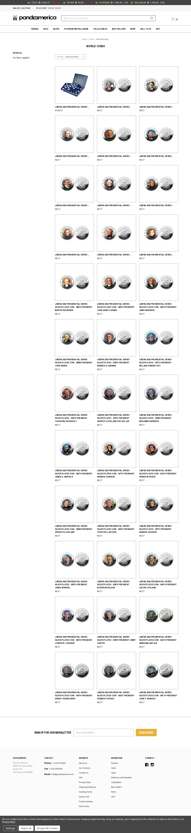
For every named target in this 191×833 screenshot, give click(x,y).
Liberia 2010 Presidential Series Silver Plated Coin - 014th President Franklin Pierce (158, 473)
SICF (158, 29)
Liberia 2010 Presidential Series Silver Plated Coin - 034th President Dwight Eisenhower (73, 695)
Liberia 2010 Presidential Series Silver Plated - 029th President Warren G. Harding (113, 362)
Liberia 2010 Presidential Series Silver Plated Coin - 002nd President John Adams (73, 362)
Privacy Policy (85, 782)
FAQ (81, 777)
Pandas (34, 29)
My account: (41, 8)
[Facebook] (146, 764)
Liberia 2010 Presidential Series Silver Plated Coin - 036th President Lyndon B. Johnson (73, 640)
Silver (56, 29)
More (132, 29)
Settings (10, 828)
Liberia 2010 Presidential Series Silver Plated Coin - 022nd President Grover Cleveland (73, 529)
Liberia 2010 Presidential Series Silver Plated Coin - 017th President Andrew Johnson (115, 473)
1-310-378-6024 (56, 768)
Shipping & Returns (87, 787)
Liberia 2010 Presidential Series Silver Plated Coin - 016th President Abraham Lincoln (158, 640)
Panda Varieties (86, 801)
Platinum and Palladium (76, 29)
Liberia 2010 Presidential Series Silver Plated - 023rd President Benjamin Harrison (155, 418)
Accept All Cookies (47, 828)
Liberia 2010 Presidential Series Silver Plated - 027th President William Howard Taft (155, 362)
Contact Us (83, 772)
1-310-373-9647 (25, 8)
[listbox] (75, 56)
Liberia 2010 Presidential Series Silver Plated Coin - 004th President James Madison (158, 307)
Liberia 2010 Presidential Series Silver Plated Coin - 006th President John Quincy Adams (115, 307)
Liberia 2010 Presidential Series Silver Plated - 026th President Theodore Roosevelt (71, 418)
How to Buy (84, 806)
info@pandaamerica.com (62, 774)
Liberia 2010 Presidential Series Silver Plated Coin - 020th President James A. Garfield (73, 473)
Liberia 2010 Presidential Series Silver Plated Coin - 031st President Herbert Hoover (115, 695)
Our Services (84, 768)
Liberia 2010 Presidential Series (72, 107)
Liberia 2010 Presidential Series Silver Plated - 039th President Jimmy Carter (116, 640)
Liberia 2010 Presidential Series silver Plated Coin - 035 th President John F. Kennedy (158, 695)
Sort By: (60, 56)
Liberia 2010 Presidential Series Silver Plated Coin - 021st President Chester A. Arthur (115, 529)
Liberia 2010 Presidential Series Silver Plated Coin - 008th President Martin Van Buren (73, 307)
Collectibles (100, 29)
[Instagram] (152, 764)
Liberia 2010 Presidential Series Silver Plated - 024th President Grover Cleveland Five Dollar (113, 418)
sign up (58, 8)
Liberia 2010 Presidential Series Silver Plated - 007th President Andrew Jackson (155, 529)
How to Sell (84, 796)
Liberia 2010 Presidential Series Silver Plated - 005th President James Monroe (71, 584)
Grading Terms (85, 791)
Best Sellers (118, 29)
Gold (45, 29)
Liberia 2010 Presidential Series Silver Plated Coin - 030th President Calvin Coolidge (158, 584)
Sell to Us (145, 29)
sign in (51, 8)
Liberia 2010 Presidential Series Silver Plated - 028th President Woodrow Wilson (113, 584)
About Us (83, 763)
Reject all (26, 828)
